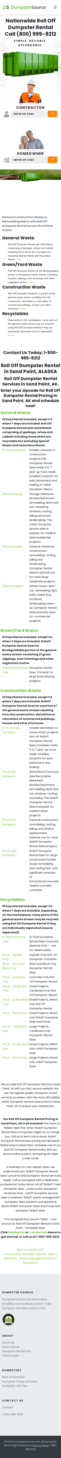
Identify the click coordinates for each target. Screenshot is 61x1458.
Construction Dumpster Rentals (25, 1254)
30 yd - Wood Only (14, 1013)
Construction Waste (20, 690)
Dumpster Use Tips (14, 1386)
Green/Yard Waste (19, 630)
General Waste (15, 412)
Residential (16, 1232)
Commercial (38, 1232)
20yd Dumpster (12, 494)
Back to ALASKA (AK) (30, 1250)
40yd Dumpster (12, 586)
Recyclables (12, 899)
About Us (8, 1343)
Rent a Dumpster (13, 1377)
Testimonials (10, 1356)
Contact (7, 1407)
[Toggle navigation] (55, 7)
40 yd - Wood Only (14, 1058)
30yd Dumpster (12, 546)
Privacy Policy (41, 1445)
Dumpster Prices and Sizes (19, 1381)
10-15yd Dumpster (14, 450)
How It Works (10, 1347)
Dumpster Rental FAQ (16, 1351)
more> (19, 259)
